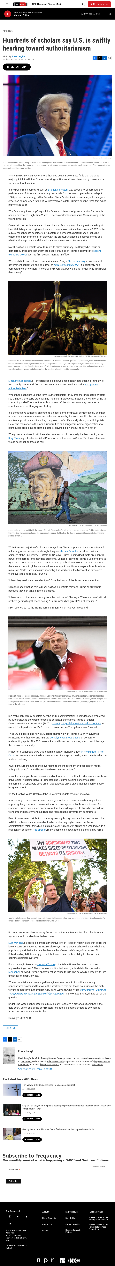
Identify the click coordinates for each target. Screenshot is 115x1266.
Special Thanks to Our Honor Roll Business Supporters (98, 1227)
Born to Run (97, 1064)
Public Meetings (96, 1212)
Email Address (13, 1169)
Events (45, 1231)
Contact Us (47, 1224)
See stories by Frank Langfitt (35, 1069)
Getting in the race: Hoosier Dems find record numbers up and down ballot (58, 1129)
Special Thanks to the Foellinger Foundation (98, 1218)
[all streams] (111, 14)
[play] (7, 14)
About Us (46, 1212)
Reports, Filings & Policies (73, 1231)
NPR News (8, 30)
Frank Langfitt (18, 56)
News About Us (49, 1218)
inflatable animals (55, 1061)
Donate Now (100, 4)
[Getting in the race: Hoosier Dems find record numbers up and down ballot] (12, 1134)
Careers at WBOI (72, 1224)
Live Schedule (71, 1212)
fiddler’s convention (49, 1064)
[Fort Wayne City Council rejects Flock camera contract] (12, 1090)
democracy (26, 1061)
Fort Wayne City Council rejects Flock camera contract (48, 1085)
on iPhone (20, 1245)
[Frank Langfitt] (9, 1055)
